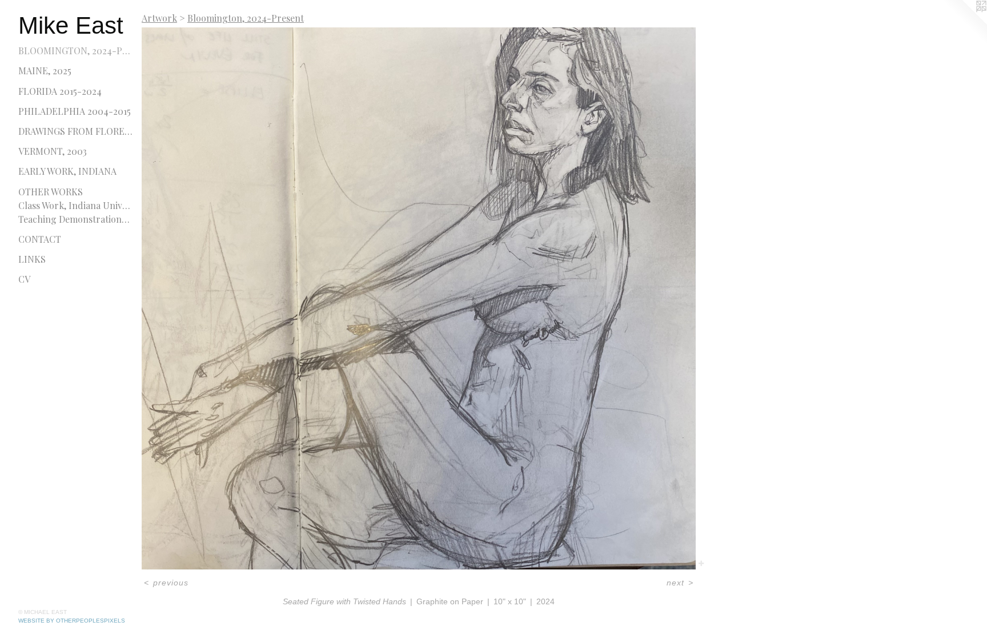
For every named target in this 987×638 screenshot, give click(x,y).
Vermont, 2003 (52, 151)
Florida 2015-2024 (60, 91)
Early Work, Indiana (67, 171)
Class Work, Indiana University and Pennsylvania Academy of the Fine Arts (75, 205)
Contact (39, 239)
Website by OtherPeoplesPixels (71, 620)
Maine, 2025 (44, 71)
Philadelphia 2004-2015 (74, 111)
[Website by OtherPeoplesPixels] (964, 23)
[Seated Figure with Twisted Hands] (419, 298)
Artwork (159, 18)
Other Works (50, 192)
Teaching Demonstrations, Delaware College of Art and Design (75, 219)
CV (24, 279)
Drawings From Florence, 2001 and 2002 (75, 131)
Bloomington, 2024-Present (75, 51)
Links (32, 259)
